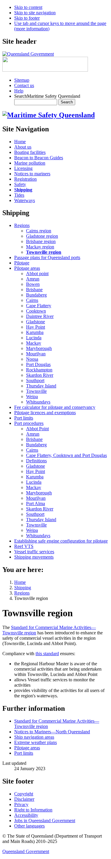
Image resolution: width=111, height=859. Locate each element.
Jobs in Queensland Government (44, 820)
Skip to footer (27, 18)
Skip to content (28, 7)
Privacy (21, 804)
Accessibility (26, 815)
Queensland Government (25, 851)
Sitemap (21, 80)
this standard (47, 653)
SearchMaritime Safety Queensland (47, 96)
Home (20, 582)
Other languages (29, 825)
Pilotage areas (27, 747)
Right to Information (33, 809)
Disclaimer (24, 799)
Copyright (23, 793)
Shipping (22, 587)
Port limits (23, 753)
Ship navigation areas (34, 737)
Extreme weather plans (35, 742)
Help (18, 90)
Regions (22, 592)
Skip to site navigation (35, 12)
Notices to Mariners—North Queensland (52, 731)
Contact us (24, 85)
